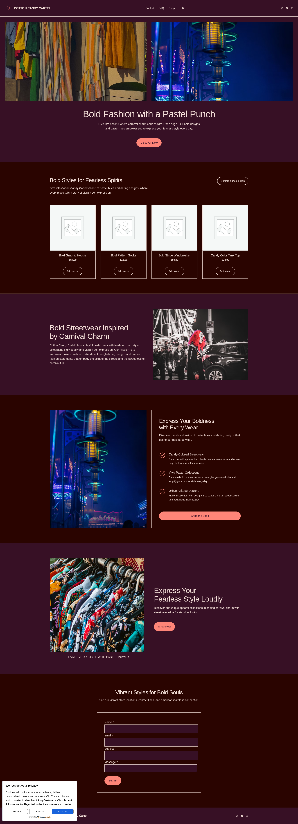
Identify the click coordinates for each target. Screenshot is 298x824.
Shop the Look (200, 515)
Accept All (62, 811)
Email (108, 735)
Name (109, 722)
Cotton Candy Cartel (32, 8)
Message (111, 762)
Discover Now (149, 142)
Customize (16, 811)
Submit (112, 780)
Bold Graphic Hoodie (72, 255)
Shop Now (164, 626)
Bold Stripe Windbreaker (174, 255)
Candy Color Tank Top (225, 255)
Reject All (40, 811)
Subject (109, 748)
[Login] (183, 8)
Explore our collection (233, 181)
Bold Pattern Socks (123, 255)
